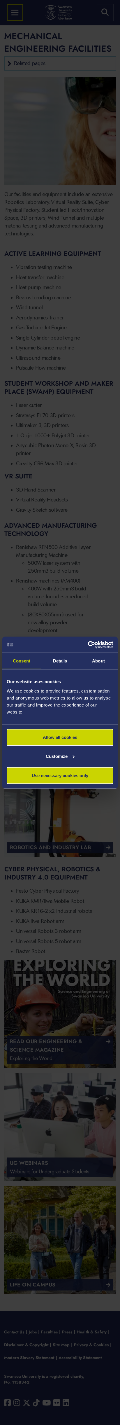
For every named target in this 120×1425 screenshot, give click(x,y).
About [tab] (98, 660)
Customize (57, 756)
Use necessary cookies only (60, 775)
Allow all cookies (60, 737)
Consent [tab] (21, 660)
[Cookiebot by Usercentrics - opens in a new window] (87, 644)
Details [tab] (60, 660)
